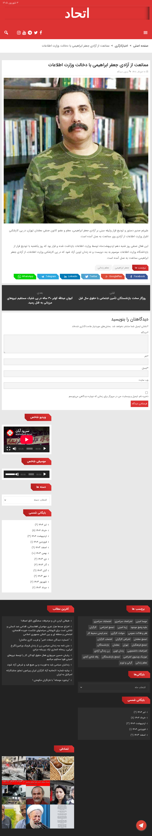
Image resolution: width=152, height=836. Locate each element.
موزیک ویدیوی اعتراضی (135, 657)
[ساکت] (14, 448)
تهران (125, 645)
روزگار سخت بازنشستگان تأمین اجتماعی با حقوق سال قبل (112, 298)
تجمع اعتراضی (107, 627)
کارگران (93, 627)
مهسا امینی (141, 621)
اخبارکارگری (121, 45)
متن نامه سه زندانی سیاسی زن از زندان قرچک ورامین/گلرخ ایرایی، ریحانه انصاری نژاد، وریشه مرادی (41, 648)
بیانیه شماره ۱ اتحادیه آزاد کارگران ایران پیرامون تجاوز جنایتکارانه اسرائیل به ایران (39, 672)
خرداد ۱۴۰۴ (41, 530)
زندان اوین (118, 651)
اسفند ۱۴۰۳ (41, 547)
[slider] (10, 474)
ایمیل (145, 368)
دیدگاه (144, 332)
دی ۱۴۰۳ (42, 559)
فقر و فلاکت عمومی (137, 633)
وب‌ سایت (143, 380)
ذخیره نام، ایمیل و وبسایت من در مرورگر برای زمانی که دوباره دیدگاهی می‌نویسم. (108, 396)
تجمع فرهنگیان (139, 645)
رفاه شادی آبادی (90, 657)
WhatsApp (27, 276)
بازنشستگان (103, 645)
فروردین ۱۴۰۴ (40, 542)
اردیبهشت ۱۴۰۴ (39, 536)
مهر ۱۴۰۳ (42, 576)
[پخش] (45, 448)
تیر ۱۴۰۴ (43, 525)
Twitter (93, 276)
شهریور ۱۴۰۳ (40, 582)
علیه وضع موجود (139, 627)
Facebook (139, 276)
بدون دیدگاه (122, 72)
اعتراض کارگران (123, 639)
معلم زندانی (103, 268)
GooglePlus (115, 276)
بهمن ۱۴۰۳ (41, 553)
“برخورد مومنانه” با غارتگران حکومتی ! (51, 680)
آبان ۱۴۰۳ (42, 570)
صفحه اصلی (140, 45)
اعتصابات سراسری (102, 621)
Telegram (51, 276)
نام (146, 356)
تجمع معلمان (140, 639)
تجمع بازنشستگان (111, 657)
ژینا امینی (122, 627)
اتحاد (77, 13)
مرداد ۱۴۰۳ (41, 588)
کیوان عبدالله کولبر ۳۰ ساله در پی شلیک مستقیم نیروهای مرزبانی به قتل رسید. (40, 300)
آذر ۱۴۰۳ (42, 565)
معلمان (116, 645)
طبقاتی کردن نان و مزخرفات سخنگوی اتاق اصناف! (45, 621)
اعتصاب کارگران (104, 639)
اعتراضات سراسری (123, 621)
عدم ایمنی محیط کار (97, 633)
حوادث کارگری (118, 633)
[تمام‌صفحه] (8, 448)
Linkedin (72, 276)
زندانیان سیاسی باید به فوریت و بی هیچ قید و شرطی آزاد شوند (38, 665)
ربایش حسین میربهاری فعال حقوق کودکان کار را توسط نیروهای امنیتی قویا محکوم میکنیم (39, 657)
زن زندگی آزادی (102, 651)
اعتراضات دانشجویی (137, 651)
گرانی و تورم (126, 663)
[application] (26, 439)
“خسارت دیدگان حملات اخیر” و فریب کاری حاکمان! (44, 640)
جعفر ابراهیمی (122, 268)
